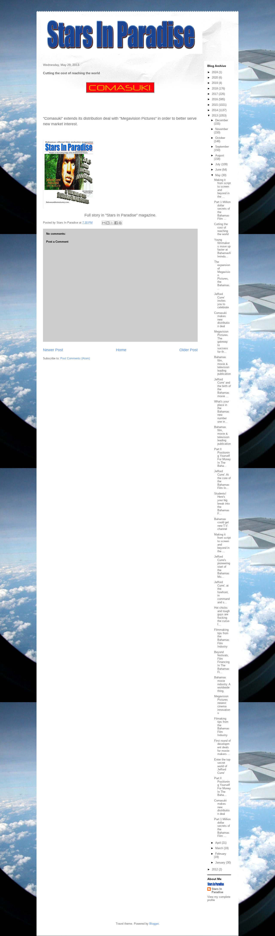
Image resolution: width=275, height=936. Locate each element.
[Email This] (104, 223)
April (218, 842)
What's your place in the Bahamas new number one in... (221, 411)
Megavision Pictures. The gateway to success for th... (221, 341)
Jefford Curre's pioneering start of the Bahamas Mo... (222, 566)
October (220, 137)
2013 (215, 115)
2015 (215, 104)
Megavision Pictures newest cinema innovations (222, 705)
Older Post (188, 350)
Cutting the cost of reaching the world (221, 229)
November (221, 129)
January (220, 862)
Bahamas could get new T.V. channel (221, 524)
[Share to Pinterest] (120, 223)
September (222, 146)
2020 (215, 77)
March (219, 848)
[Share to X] (112, 223)
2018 (215, 88)
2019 (215, 83)
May (218, 175)
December (221, 120)
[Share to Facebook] (116, 223)
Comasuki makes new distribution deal (221, 319)
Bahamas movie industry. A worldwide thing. (222, 684)
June (218, 169)
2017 (215, 93)
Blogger (154, 923)
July (218, 164)
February (220, 853)
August (219, 155)
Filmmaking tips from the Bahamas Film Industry (221, 638)
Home (121, 350)
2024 (215, 72)
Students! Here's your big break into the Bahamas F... (222, 503)
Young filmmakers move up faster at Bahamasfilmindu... (222, 248)
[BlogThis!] (108, 223)
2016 (215, 99)
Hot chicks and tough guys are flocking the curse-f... (222, 616)
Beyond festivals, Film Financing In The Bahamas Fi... (221, 662)
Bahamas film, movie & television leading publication (222, 365)
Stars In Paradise (217, 890)
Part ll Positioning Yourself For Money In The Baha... (222, 457)
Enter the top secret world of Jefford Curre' (222, 766)
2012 (215, 869)
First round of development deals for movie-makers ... (222, 747)
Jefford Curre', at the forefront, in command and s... (222, 592)
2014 (215, 110)
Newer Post (53, 350)
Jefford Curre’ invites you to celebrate (221, 300)
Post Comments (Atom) (75, 358)
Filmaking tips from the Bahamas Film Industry (221, 727)
